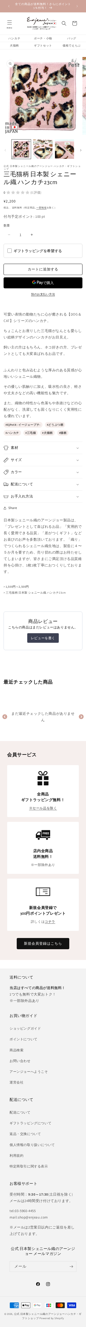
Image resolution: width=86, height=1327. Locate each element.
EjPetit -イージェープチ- (24, 424)
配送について (20, 1112)
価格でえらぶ (72, 45)
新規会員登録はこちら (43, 943)
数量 (7, 225)
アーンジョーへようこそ (29, 1071)
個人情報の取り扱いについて (32, 1145)
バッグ (71, 38)
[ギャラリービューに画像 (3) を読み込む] (64, 149)
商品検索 (16, 1050)
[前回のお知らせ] (9, 6)
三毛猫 (31, 433)
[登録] (71, 1266)
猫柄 (63, 433)
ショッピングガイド (25, 1028)
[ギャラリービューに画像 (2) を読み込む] (42, 149)
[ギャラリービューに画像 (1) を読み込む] (21, 149)
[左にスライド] (5, 150)
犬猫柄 (14, 45)
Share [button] (12, 508)
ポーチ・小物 (43, 38)
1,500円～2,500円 (17, 586)
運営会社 (16, 1082)
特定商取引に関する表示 (29, 1166)
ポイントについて (24, 1039)
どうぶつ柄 (55, 424)
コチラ (50, 921)
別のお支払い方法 (43, 294)
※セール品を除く (43, 808)
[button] (9, 23)
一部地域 (41, 207)
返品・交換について (25, 1134)
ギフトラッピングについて (30, 1123)
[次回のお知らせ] (77, 6)
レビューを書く (43, 638)
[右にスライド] (80, 150)
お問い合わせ (20, 1061)
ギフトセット (43, 45)
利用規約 (16, 1155)
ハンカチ (14, 38)
